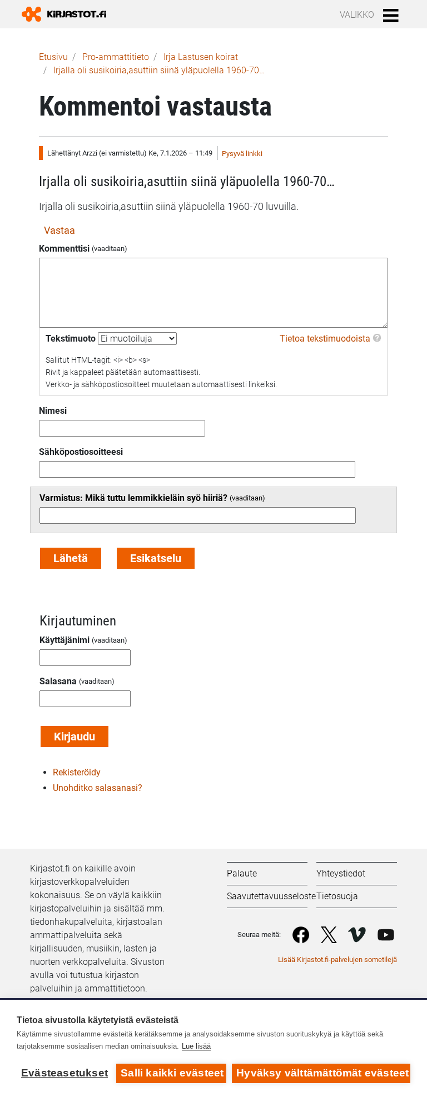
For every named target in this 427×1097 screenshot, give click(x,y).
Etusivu (53, 57)
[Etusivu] (68, 14)
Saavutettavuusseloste (271, 896)
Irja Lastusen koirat (200, 57)
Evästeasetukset (64, 1073)
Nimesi (53, 410)
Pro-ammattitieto (115, 57)
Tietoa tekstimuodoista (325, 338)
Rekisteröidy (77, 772)
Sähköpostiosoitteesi (81, 452)
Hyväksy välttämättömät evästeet (322, 1073)
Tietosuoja (337, 896)
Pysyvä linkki (242, 153)
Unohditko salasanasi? (97, 788)
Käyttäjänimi (64, 640)
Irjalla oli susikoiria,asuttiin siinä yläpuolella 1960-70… (159, 70)
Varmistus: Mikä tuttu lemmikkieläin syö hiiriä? (133, 498)
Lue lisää (196, 1046)
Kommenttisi (64, 248)
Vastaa (59, 230)
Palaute (242, 873)
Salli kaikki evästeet (172, 1073)
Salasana (58, 681)
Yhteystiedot (340, 873)
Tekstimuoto (71, 338)
